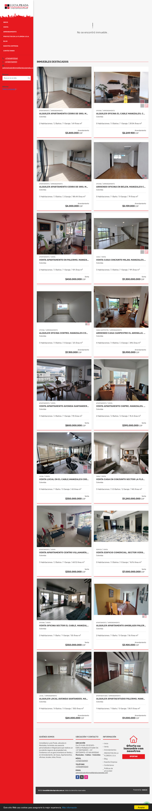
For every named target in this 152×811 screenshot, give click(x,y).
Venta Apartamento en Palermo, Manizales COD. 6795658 (64, 260)
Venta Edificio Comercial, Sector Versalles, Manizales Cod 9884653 (121, 552)
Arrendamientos (110, 750)
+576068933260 (11, 59)
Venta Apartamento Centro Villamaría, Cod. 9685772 (64, 552)
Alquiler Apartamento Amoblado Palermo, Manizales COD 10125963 (121, 625)
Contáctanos (8, 51)
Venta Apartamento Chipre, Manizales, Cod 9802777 (121, 406)
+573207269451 (11, 62)
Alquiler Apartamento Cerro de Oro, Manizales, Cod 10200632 (64, 113)
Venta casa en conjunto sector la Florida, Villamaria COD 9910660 (121, 479)
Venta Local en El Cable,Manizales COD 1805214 (64, 479)
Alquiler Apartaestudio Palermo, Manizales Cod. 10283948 (121, 699)
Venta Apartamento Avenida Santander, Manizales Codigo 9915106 (64, 406)
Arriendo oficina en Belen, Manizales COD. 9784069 (121, 187)
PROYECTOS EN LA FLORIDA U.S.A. (16, 36)
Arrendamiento (10, 32)
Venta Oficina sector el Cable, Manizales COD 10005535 (64, 625)
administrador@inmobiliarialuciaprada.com (18, 68)
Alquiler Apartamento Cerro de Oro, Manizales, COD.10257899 (64, 187)
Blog (5, 41)
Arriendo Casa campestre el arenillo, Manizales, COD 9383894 (121, 333)
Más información (69, 807)
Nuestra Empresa (10, 46)
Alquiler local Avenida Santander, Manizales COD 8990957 (64, 699)
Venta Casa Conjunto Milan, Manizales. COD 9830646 (121, 260)
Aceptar (141, 807)
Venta (5, 27)
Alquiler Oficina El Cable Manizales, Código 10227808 (121, 113)
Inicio (5, 22)
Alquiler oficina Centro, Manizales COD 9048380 (64, 333)
